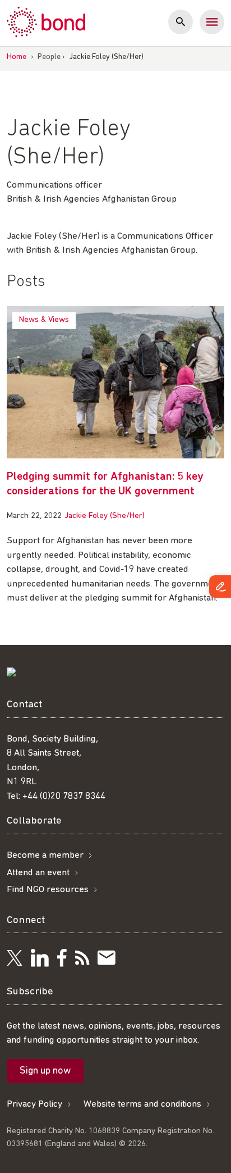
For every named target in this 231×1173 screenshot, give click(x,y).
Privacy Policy (34, 1104)
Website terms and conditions (142, 1104)
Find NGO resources (48, 889)
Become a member (45, 855)
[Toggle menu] (212, 22)
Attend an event (38, 873)
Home (16, 57)
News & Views (44, 320)
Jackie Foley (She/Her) (104, 516)
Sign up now (45, 1071)
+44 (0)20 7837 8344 (63, 796)
